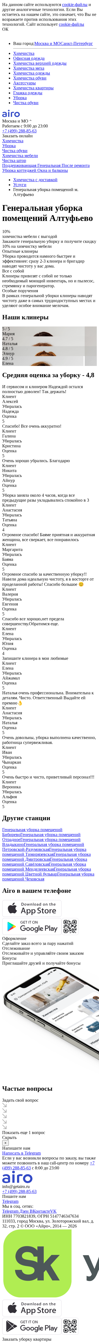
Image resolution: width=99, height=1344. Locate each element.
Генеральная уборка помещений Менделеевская (44, 866)
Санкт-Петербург (77, 43)
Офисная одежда (29, 58)
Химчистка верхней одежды (40, 63)
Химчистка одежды (31, 73)
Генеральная (49, 165)
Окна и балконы (52, 170)
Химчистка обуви (29, 78)
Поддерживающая (19, 165)
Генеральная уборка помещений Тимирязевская (44, 852)
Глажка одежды (27, 92)
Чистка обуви (25, 102)
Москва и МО (47, 43)
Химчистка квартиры (33, 88)
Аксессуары (24, 83)
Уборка (20, 97)
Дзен (25, 1211)
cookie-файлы (74, 4)
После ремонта (76, 165)
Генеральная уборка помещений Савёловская (44, 861)
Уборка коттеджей (19, 170)
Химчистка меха (28, 68)
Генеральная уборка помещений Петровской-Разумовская (43, 847)
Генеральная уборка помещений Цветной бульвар (46, 871)
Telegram (10, 1201)
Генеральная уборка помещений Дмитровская (46, 857)
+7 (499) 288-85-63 (19, 131)
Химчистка (23, 53)
